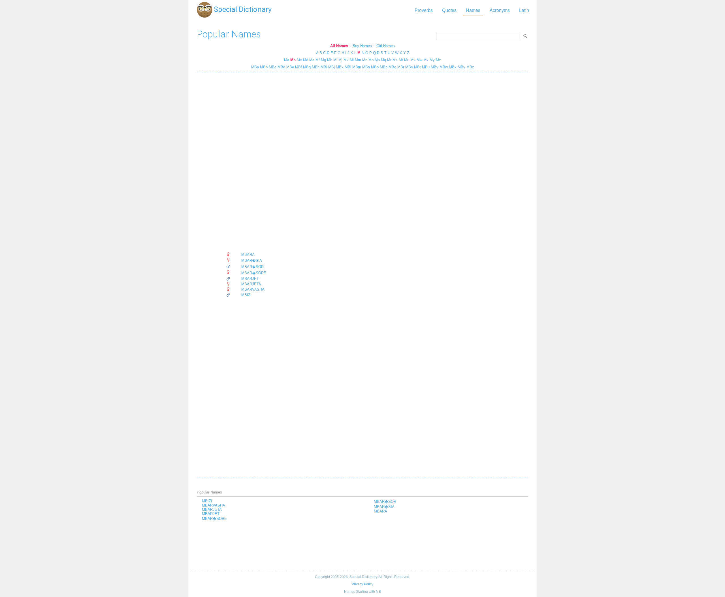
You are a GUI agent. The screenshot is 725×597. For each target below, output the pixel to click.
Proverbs (424, 10)
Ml (352, 60)
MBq (391, 67)
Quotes (449, 10)
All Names (339, 46)
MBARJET (250, 279)
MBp (383, 67)
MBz (469, 67)
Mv (412, 60)
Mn (364, 60)
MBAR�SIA (251, 260)
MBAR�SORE (253, 273)
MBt (417, 67)
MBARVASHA (253, 289)
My (432, 60)
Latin (524, 10)
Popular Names (229, 34)
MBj (331, 67)
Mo (371, 60)
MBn (365, 67)
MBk (339, 67)
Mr (389, 60)
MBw (443, 67)
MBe (289, 67)
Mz (438, 60)
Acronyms (500, 10)
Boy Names (362, 46)
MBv (434, 67)
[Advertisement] (246, 162)
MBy (461, 67)
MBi (323, 67)
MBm (356, 67)
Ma (286, 60)
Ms (395, 60)
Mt (401, 60)
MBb (263, 67)
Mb (293, 60)
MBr (400, 67)
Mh (329, 60)
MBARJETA (251, 284)
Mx (425, 60)
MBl (347, 67)
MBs (408, 67)
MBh (315, 67)
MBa (255, 67)
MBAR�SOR (252, 267)
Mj (340, 60)
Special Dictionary (243, 9)
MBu (425, 67)
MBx (452, 67)
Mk (346, 60)
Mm (358, 60)
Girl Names (385, 46)
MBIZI (246, 295)
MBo (374, 67)
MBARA (248, 254)
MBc (272, 67)
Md (305, 60)
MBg (306, 67)
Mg (323, 60)
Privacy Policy (362, 584)
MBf (298, 67)
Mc (299, 60)
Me (311, 60)
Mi (335, 60)
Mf (317, 60)
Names (473, 10)
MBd (280, 67)
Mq (383, 60)
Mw (419, 60)
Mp (377, 60)
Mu (406, 60)
